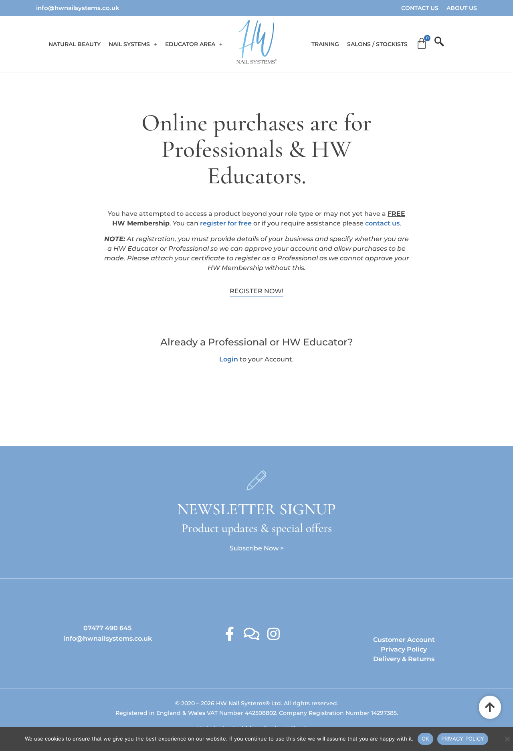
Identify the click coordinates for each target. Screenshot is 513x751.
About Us (461, 8)
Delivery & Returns (403, 659)
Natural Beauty (74, 44)
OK (425, 738)
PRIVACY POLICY (463, 738)
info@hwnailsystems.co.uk (77, 8)
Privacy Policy (404, 649)
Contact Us (419, 8)
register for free (226, 223)
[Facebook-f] (229, 634)
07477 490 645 (107, 628)
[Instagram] (274, 634)
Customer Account (404, 639)
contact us (382, 223)
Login (228, 359)
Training (325, 44)
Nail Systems (129, 44)
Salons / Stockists (377, 44)
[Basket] (422, 44)
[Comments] (251, 634)
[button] (133, 44)
